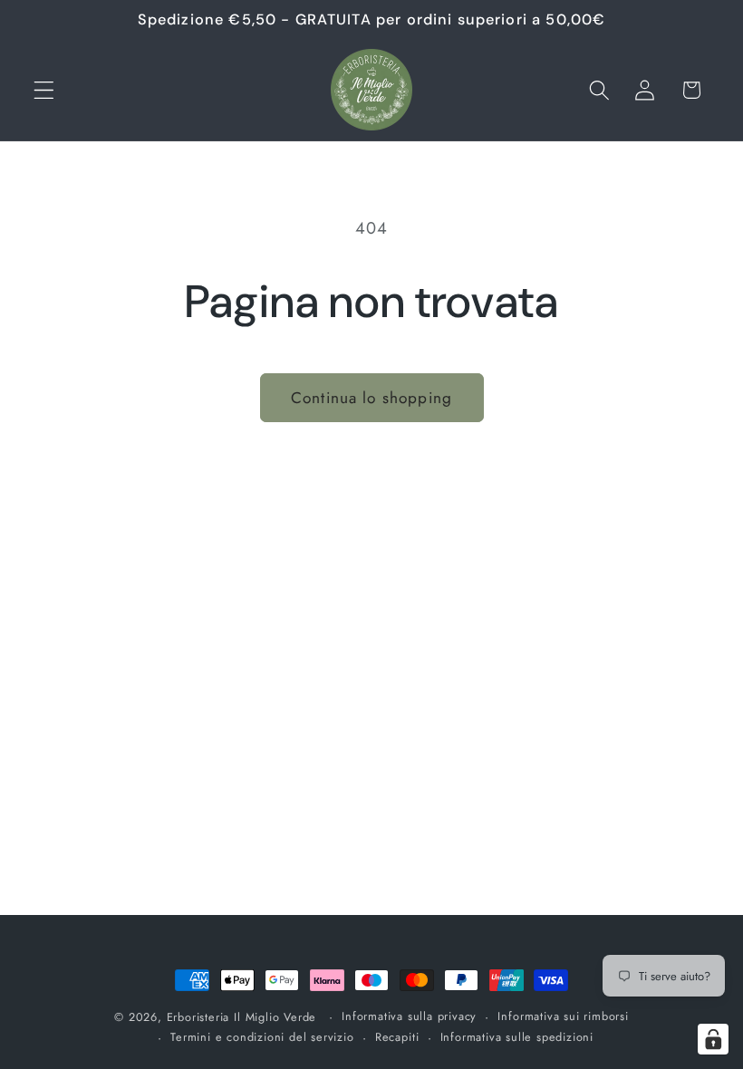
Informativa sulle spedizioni (517, 1036)
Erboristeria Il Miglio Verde (242, 1017)
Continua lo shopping (371, 398)
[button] (44, 90)
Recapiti (397, 1036)
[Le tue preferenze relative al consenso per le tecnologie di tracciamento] (713, 1039)
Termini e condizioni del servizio (262, 1036)
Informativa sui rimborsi (562, 1016)
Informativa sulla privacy (409, 1016)
